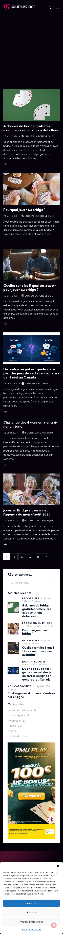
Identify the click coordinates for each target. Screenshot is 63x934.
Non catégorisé (34, 661)
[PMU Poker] (31, 744)
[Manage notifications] (54, 925)
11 (38, 556)
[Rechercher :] (31, 583)
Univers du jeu (16, 736)
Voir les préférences (31, 922)
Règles (12, 726)
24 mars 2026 (10, 216)
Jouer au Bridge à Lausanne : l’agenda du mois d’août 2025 (26, 512)
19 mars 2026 (10, 295)
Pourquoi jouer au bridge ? (24, 210)
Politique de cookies (31, 929)
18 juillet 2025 (10, 432)
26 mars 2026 (10, 136)
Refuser (31, 912)
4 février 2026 (10, 383)
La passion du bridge (37, 623)
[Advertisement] (31, 47)
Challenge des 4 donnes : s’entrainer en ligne (30, 424)
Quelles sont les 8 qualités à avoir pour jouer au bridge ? (29, 287)
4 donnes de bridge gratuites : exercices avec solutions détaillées (30, 128)
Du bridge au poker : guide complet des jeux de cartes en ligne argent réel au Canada (31, 373)
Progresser (30, 598)
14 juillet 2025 (10, 520)
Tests (11, 731)
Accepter (31, 903)
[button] (58, 866)
